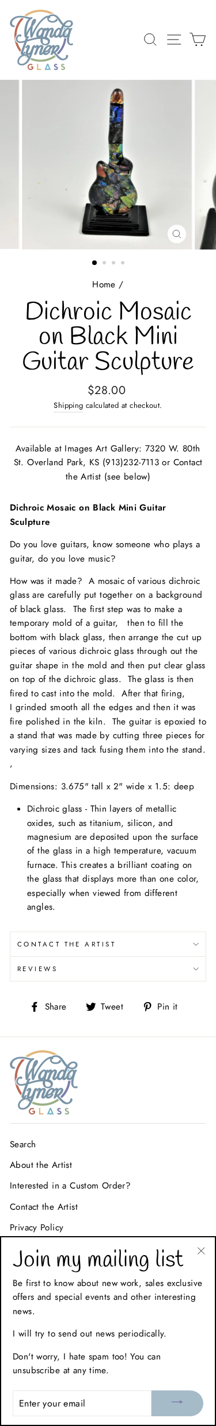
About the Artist (41, 1165)
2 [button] (105, 264)
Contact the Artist (66, 944)
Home (104, 284)
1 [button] (95, 263)
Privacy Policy (36, 1227)
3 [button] (115, 264)
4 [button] (124, 264)
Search (23, 1144)
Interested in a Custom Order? (70, 1185)
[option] (108, 165)
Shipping (68, 405)
